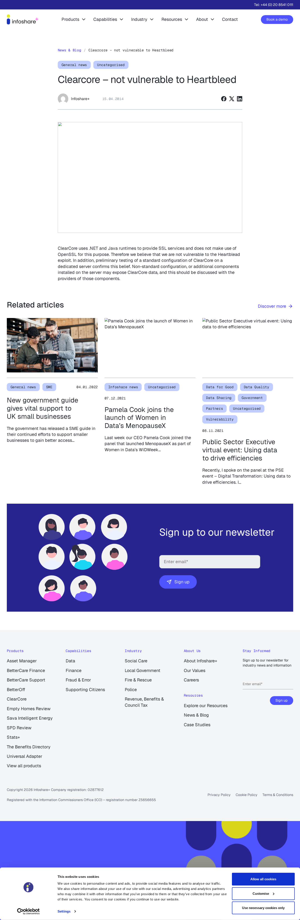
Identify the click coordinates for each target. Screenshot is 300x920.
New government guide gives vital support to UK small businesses (42, 408)
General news (74, 65)
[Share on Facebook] (223, 99)
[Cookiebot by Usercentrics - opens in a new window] (28, 911)
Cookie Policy (246, 794)
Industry (139, 19)
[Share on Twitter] (231, 99)
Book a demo (277, 19)
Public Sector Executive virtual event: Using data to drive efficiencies (239, 450)
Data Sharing (218, 397)
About (202, 19)
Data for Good (220, 387)
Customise (261, 893)
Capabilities (105, 19)
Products (70, 19)
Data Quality (256, 387)
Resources (171, 19)
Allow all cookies (263, 879)
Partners (214, 408)
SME (49, 387)
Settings (64, 911)
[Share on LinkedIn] (239, 99)
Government (252, 397)
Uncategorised (111, 65)
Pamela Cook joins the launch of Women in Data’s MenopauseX (139, 418)
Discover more (272, 306)
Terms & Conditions (277, 794)
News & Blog (69, 50)
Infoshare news (123, 387)
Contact (230, 19)
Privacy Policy (219, 794)
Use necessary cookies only (263, 908)
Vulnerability (220, 419)
